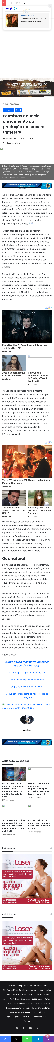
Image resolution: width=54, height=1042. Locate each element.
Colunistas (26, 1017)
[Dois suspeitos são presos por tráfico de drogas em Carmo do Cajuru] (40, 811)
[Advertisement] (27, 48)
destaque (15, 104)
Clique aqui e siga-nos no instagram (27, 672)
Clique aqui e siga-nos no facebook (27, 679)
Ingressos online (40, 1017)
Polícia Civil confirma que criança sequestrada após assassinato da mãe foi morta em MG (39, 788)
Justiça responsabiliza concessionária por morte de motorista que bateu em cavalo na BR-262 (13, 825)
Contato (27, 1021)
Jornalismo (9, 139)
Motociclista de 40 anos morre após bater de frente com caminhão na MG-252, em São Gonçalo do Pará (14, 790)
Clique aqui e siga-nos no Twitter (27, 686)
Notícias (17, 1017)
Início (7, 104)
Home (9, 1017)
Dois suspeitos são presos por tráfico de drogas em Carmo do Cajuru (39, 824)
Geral (18, 110)
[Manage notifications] (47, 1036)
